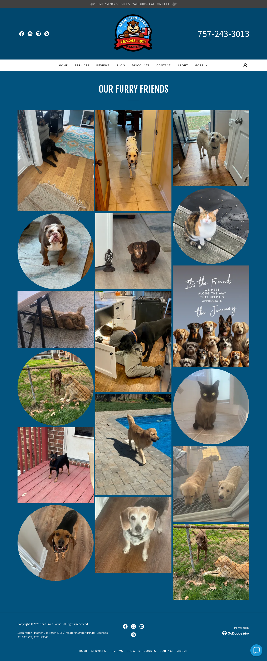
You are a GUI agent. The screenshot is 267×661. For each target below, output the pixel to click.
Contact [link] (163, 65)
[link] (22, 34)
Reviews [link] (103, 65)
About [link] (183, 65)
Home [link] (63, 65)
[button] (201, 65)
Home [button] (83, 651)
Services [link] (82, 65)
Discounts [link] (141, 65)
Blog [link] (121, 65)
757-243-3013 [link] (223, 33)
